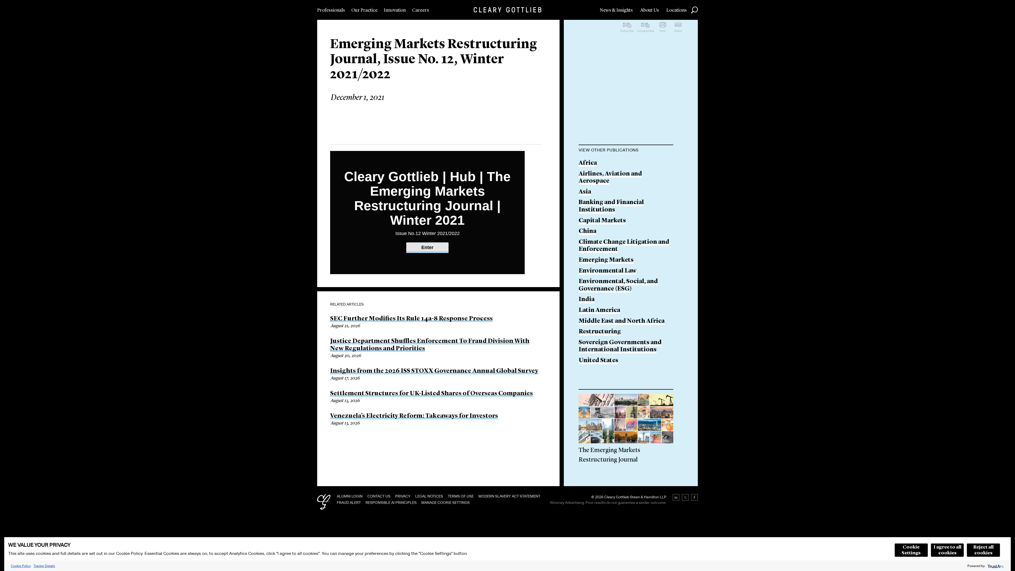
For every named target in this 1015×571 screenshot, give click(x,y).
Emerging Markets (606, 260)
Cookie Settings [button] (911, 550)
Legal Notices (429, 496)
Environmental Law (607, 271)
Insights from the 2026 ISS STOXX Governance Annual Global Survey (434, 371)
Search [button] (694, 10)
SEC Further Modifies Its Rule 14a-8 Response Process (411, 319)
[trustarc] (995, 565)
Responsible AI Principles (391, 502)
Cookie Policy (21, 566)
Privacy (402, 496)
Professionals (331, 10)
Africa (588, 163)
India (586, 300)
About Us (649, 10)
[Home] (507, 9)
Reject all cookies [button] (983, 550)
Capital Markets (602, 221)
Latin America (599, 310)
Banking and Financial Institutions (611, 206)
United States (598, 361)
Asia (585, 192)
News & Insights (616, 10)
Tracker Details (44, 566)
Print (662, 31)
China (587, 231)
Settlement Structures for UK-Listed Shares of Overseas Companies (431, 393)
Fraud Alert (349, 502)
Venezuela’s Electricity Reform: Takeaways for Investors (414, 416)
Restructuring (600, 332)
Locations (676, 10)
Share (678, 31)
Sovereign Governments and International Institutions (620, 346)
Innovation (395, 10)
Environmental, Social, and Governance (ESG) (618, 285)
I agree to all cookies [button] (947, 550)
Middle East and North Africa (622, 321)
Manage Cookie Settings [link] (445, 502)
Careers (420, 10)
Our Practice (364, 10)
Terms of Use (461, 496)
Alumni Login (350, 496)
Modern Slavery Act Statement (509, 496)
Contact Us (378, 496)
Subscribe (627, 31)
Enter (427, 247)
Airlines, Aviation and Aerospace (610, 178)
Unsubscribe (645, 31)
